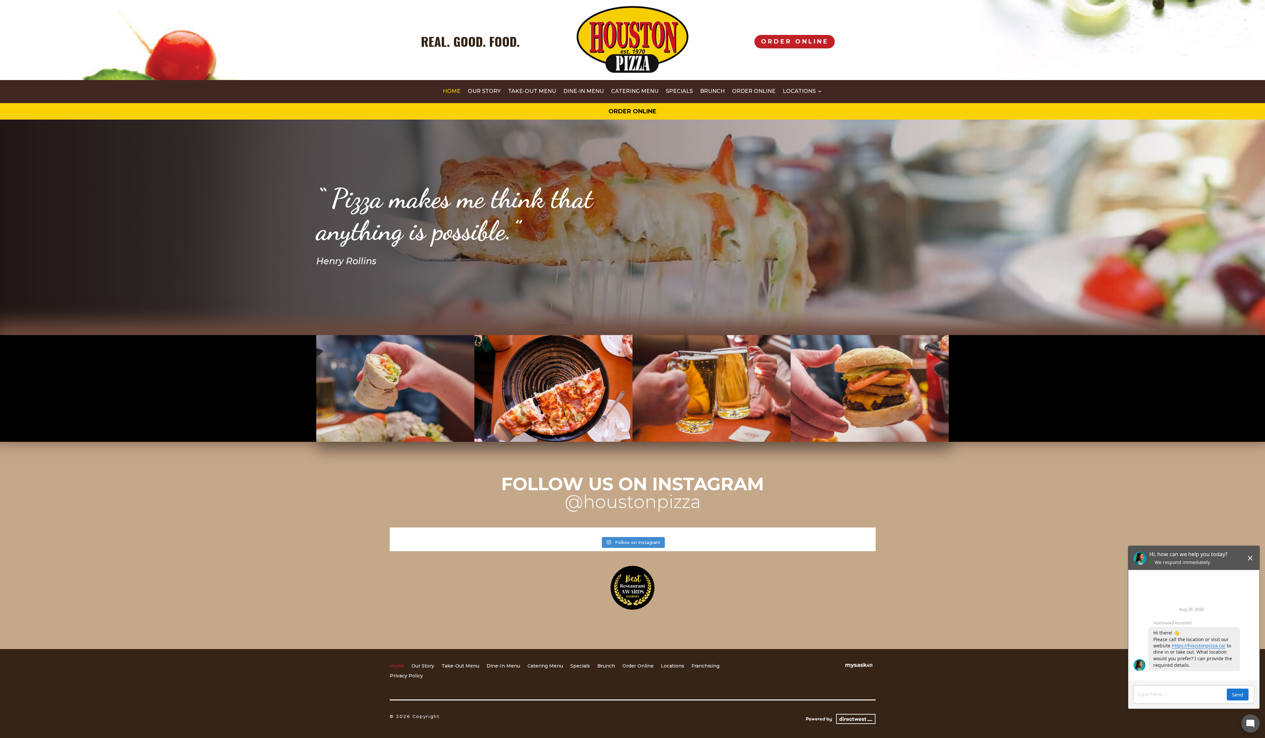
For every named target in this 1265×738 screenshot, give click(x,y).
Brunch (712, 91)
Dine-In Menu (583, 91)
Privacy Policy (406, 676)
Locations (799, 91)
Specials (679, 91)
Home (452, 91)
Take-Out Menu (532, 91)
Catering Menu (635, 91)
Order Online (795, 41)
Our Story (484, 91)
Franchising (705, 666)
